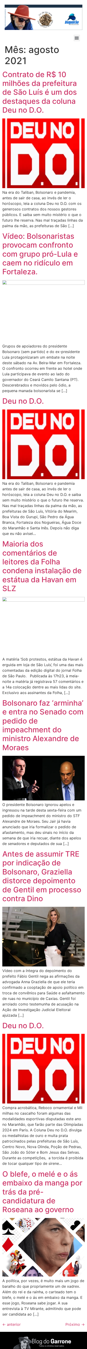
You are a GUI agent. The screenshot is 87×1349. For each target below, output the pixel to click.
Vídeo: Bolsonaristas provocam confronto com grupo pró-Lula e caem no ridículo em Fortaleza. (40, 254)
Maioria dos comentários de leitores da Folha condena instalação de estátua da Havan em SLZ (42, 566)
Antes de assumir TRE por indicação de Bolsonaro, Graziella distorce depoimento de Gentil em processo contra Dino (41, 876)
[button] (77, 38)
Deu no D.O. (23, 401)
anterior (11, 1324)
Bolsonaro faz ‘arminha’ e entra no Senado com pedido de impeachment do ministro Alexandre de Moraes (43, 725)
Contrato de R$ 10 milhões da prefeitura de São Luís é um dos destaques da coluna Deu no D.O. (39, 92)
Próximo (75, 1324)
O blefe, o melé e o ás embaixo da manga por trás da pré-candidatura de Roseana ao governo (42, 1191)
